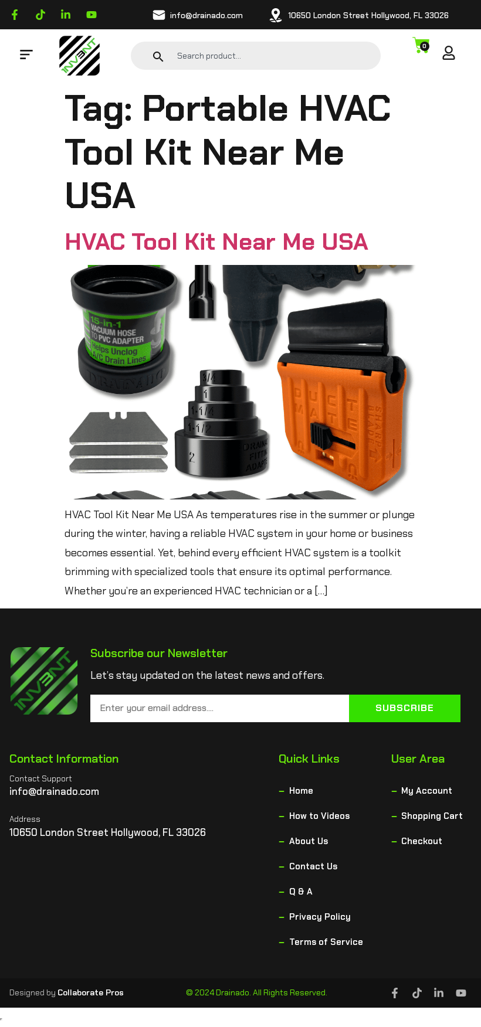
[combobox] (269, 56)
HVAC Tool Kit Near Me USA (216, 241)
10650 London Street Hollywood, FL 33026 (368, 15)
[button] (26, 56)
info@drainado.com (206, 15)
